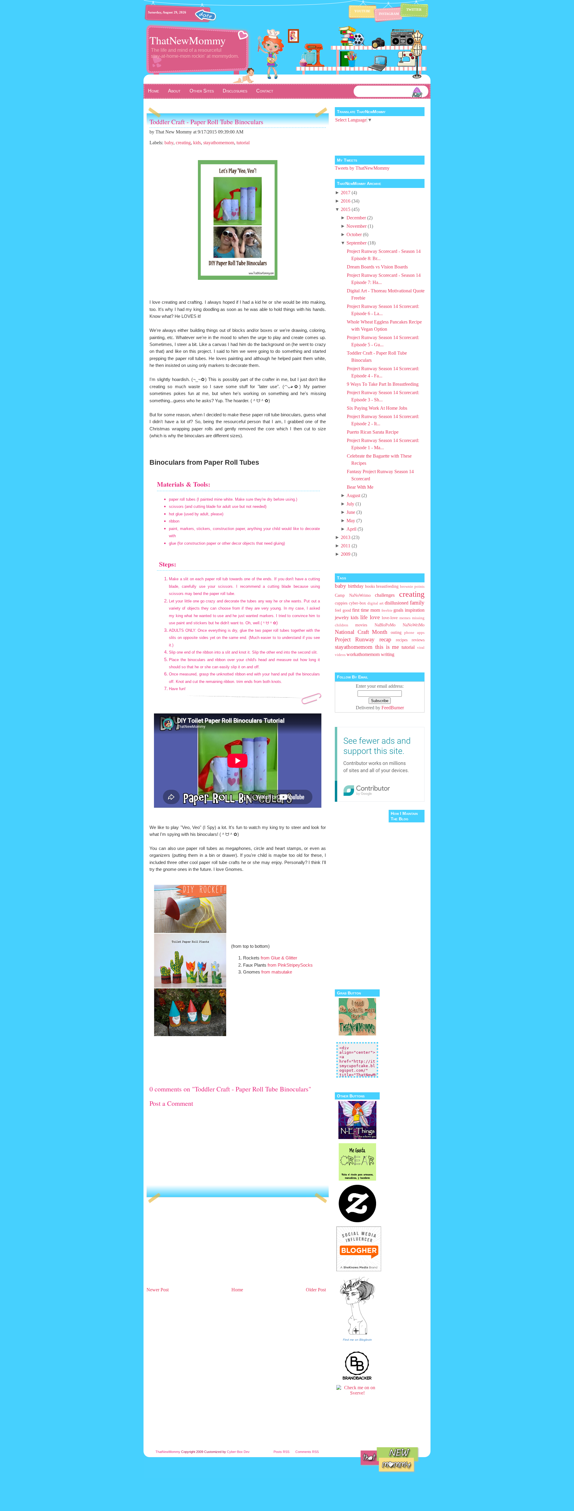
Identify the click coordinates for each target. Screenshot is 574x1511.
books (370, 586)
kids (197, 142)
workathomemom (363, 654)
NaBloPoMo (385, 624)
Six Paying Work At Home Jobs (377, 408)
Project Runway (355, 639)
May (350, 520)
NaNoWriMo (414, 624)
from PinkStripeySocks (290, 965)
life (363, 617)
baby (168, 142)
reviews (418, 639)
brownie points (412, 586)
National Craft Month (361, 632)
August (353, 495)
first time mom (366, 610)
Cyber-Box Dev (238, 1452)
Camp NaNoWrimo (353, 595)
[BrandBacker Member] (357, 1379)
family (417, 602)
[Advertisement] (191, 1243)
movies (361, 624)
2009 (345, 554)
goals (398, 610)
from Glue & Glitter (279, 957)
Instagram (389, 14)
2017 (345, 192)
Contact (264, 90)
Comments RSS (307, 1452)
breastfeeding (387, 586)
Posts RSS (281, 1452)
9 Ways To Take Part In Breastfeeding (383, 384)
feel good (343, 610)
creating (183, 142)
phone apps (414, 633)
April (351, 528)
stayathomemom (218, 142)
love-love (390, 617)
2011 (345, 545)
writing (387, 654)
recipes (401, 639)
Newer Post (157, 1289)
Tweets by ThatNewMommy (362, 168)
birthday (356, 586)
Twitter (414, 9)
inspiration (415, 610)
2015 (345, 209)
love (375, 617)
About (174, 90)
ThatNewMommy (187, 40)
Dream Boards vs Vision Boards (377, 266)
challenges (385, 595)
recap (385, 639)
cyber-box (357, 603)
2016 (345, 201)
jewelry (342, 617)
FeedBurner (392, 707)
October (354, 234)
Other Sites (202, 90)
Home (153, 90)
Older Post (316, 1289)
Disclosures (235, 90)
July (350, 503)
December (356, 217)
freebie (387, 610)
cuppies (341, 603)
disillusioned (396, 602)
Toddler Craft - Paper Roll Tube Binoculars (206, 121)
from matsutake (276, 971)
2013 (345, 537)
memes (404, 618)
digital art (375, 603)
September (356, 242)
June (350, 512)
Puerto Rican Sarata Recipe (373, 432)
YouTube (362, 11)
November (356, 226)
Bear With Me (360, 487)
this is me (387, 647)
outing (396, 632)
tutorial (243, 142)
